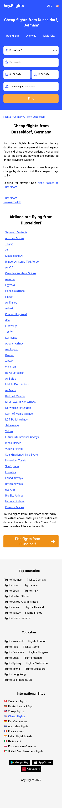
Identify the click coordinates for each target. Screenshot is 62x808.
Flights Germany (36, 579)
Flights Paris (10, 646)
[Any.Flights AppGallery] (31, 770)
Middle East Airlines (17, 384)
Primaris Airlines (14, 507)
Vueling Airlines (14, 448)
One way (31, 35)
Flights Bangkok (38, 652)
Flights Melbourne (37, 663)
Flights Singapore (34, 668)
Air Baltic (10, 378)
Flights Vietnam (12, 579)
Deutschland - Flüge (20, 706)
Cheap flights (16, 711)
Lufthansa (11, 337)
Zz (6, 250)
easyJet (10, 489)
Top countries (29, 571)
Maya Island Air (14, 255)
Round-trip (12, 35)
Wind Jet (10, 367)
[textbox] (31, 50)
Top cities (29, 632)
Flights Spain (11, 590)
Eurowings (11, 326)
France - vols (16, 731)
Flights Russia (11, 607)
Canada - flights (17, 701)
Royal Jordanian (14, 372)
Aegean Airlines (14, 343)
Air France (11, 302)
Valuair (9, 431)
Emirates (10, 472)
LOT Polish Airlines (16, 419)
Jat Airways (12, 425)
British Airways (14, 484)
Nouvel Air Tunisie (16, 460)
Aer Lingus (11, 349)
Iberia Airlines (13, 443)
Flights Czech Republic (17, 618)
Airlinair (9, 308)
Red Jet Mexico (15, 396)
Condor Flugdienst (16, 314)
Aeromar (10, 279)
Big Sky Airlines (14, 495)
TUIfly (9, 331)
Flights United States (16, 596)
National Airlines (14, 501)
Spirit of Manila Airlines (19, 413)
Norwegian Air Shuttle (18, 408)
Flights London (37, 641)
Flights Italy (30, 590)
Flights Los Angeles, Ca (17, 679)
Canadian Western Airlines (20, 273)
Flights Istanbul (33, 657)
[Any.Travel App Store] (42, 764)
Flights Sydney (12, 663)
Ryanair (9, 355)
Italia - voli (14, 741)
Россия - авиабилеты (22, 746)
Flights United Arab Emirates (20, 601)
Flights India (31, 585)
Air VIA (9, 267)
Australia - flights (18, 726)
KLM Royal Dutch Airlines (20, 402)
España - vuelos (17, 721)
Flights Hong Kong (14, 674)
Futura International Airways (22, 437)
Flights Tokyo (11, 668)
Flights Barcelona (13, 652)
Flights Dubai (11, 657)
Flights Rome (31, 646)
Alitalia (9, 361)
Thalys (9, 244)
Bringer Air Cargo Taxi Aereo (22, 261)
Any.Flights (13, 5)
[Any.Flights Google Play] (19, 764)
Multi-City (49, 35)
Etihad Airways (14, 478)
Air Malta (10, 390)
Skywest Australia (16, 232)
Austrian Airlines (14, 238)
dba (7, 320)
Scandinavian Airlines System (22, 454)
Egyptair (10, 285)
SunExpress (12, 466)
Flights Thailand (34, 607)
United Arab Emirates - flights (26, 751)
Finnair (9, 296)
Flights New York (13, 641)
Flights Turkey (12, 612)
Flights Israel (11, 585)
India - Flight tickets (20, 736)
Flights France (33, 612)
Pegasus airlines (15, 291)
